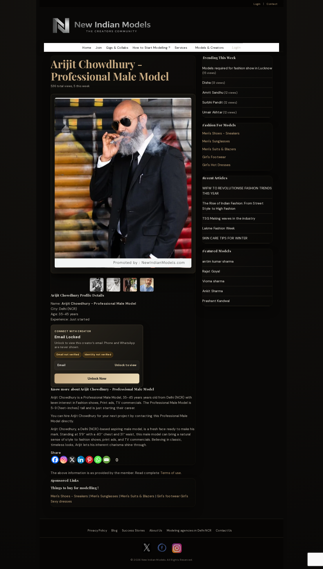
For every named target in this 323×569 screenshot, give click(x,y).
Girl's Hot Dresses (216, 165)
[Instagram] (63, 459)
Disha (206, 83)
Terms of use (170, 473)
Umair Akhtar (212, 112)
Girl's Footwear (214, 157)
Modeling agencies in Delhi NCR (189, 530)
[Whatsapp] (98, 459)
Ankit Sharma (212, 291)
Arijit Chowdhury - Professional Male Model (110, 70)
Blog (114, 530)
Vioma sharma (213, 281)
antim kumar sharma (218, 261)
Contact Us (224, 530)
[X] (72, 459)
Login (257, 4)
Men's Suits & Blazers (137, 496)
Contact (272, 4)
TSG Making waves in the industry (228, 218)
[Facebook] (55, 459)
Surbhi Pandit (212, 102)
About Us (155, 530)
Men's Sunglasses (104, 496)
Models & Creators (209, 48)
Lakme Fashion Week (218, 228)
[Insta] (176, 555)
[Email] (106, 459)
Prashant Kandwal (216, 301)
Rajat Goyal (211, 271)
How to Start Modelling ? (151, 48)
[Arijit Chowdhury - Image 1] (97, 285)
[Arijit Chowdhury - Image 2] (113, 285)
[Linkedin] (81, 459)
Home (86, 48)
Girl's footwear (168, 496)
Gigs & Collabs (117, 48)
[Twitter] (147, 555)
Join (99, 48)
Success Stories (133, 530)
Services (181, 48)
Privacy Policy (97, 530)
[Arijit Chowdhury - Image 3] (130, 285)
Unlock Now (97, 378)
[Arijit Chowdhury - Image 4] (147, 285)
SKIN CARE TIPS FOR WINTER (224, 238)
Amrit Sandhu (212, 92)
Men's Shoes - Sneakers (69, 496)
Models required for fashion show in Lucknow (237, 68)
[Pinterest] (89, 459)
